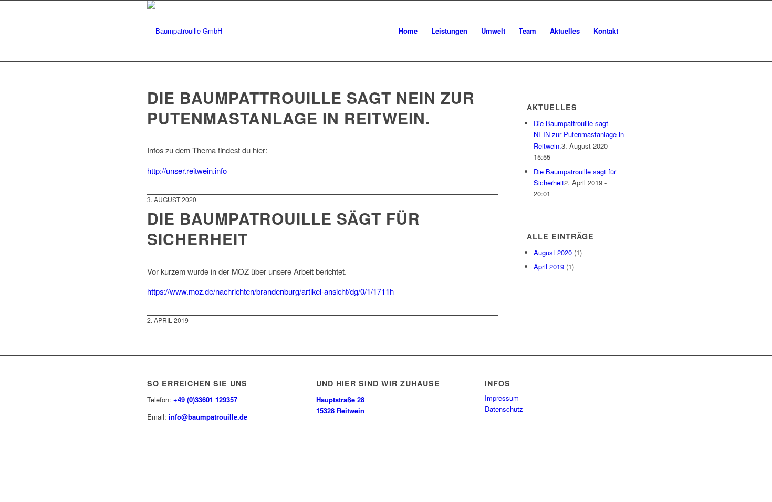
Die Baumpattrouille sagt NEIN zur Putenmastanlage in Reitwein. (311, 107)
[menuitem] (408, 31)
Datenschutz (504, 409)
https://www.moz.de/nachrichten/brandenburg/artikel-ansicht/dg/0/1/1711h (270, 291)
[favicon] (184, 31)
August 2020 (553, 252)
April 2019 (549, 266)
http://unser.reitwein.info (187, 170)
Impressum (502, 398)
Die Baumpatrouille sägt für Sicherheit (283, 228)
